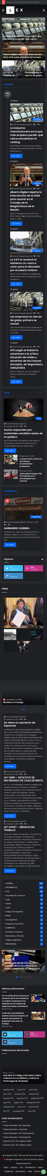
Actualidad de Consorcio (15, 895)
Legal (7, 899)
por (6, 1111)
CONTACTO (38, 1171)
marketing (8, 1107)
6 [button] (26, 977)
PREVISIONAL (11, 944)
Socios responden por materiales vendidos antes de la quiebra (23, 433)
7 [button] (28, 977)
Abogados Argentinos (14, 1159)
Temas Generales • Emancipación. (17, 1137)
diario (7, 1094)
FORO (30, 1171)
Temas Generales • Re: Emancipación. (18, 1133)
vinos (31, 1111)
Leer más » (16, 156)
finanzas (8, 1098)
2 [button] (24, 709)
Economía (20, 1094)
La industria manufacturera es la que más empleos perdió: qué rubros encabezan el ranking (22, 39)
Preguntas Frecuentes (14, 924)
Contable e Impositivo (14, 932)
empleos (34, 1094)
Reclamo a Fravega (13, 702)
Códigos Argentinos (13, 940)
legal (7, 1102)
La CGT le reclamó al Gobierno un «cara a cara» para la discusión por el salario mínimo (25, 265)
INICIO (6, 1167)
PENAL (8, 916)
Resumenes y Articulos (14, 936)
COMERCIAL (10, 928)
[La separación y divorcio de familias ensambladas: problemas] (11, 459)
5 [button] (24, 977)
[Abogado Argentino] (14, 10)
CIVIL (7, 891)
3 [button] (20, 977)
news (21, 1107)
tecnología (18, 1111)
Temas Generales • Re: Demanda (16, 1125)
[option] (23, 48)
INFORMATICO (11, 887)
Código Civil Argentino (14, 912)
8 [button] (30, 977)
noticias (34, 1107)
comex (33, 1090)
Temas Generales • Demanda (15, 1129)
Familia (8, 904)
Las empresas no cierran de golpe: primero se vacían (34, 75)
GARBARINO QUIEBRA (16, 528)
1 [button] (22, 709)
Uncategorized (11, 920)
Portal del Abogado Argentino (22, 124)
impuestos (22, 1098)
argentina (8, 1090)
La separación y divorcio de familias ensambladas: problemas (31, 463)
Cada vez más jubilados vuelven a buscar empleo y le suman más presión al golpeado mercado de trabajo (15, 1018)
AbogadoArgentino (23, 1163)
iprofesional (37, 1098)
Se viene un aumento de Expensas (19, 724)
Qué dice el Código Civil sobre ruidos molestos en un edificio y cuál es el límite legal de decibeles (22, 1078)
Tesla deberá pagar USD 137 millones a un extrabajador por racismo (31, 477)
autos (21, 1090)
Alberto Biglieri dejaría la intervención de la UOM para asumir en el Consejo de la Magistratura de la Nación (22, 57)
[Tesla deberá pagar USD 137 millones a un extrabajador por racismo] (11, 474)
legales (18, 1102)
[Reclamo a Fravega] (23, 693)
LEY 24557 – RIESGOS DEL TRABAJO (19, 828)
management (32, 1102)
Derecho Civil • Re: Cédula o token (17, 1141)
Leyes (7, 908)
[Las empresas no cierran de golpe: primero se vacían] (34, 69)
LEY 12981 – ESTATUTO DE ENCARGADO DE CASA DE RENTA (23, 779)
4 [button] (22, 977)
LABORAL (9, 883)
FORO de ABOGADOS (12, 1118)
